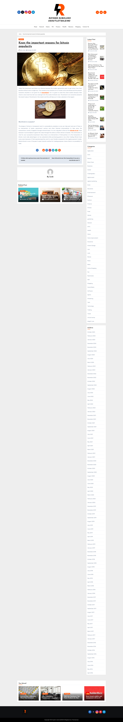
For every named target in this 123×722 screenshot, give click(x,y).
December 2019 (91, 506)
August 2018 (91, 567)
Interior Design (91, 245)
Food (88, 211)
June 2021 (90, 438)
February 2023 (91, 366)
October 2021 (91, 423)
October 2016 (91, 650)
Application (90, 151)
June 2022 (90, 396)
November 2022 (91, 377)
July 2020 (90, 479)
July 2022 (90, 392)
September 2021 (91, 426)
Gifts (88, 226)
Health (64, 26)
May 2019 (90, 532)
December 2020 (91, 461)
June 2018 (90, 574)
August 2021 (91, 430)
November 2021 (91, 419)
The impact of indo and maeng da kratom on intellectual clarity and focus (93, 86)
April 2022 (90, 404)
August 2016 (91, 657)
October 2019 (91, 514)
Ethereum (90, 196)
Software (90, 291)
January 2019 (91, 548)
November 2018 (91, 555)
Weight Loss (90, 321)
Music (89, 260)
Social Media (90, 287)
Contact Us (86, 26)
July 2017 (90, 616)
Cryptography (91, 173)
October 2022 (91, 381)
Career (89, 169)
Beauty (89, 158)
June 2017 (90, 620)
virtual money (91, 317)
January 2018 (91, 593)
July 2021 (90, 434)
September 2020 (92, 472)
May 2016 (90, 669)
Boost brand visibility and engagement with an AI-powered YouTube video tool (93, 75)
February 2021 (91, 453)
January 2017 (91, 639)
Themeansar (75, 719)
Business (71, 26)
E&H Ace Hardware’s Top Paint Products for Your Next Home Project (96, 66)
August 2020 (91, 476)
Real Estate (90, 276)
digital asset (90, 177)
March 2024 (90, 362)
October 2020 (91, 468)
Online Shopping (91, 268)
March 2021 (90, 449)
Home (35, 26)
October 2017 (91, 604)
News (88, 264)
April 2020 (90, 491)
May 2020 (90, 487)
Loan (88, 253)
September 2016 (91, 654)
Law (88, 249)
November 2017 (91, 601)
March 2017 (90, 631)
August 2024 (91, 354)
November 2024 (91, 347)
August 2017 (90, 612)
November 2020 (91, 464)
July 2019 (90, 525)
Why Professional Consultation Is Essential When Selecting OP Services (92, 57)
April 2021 (90, 445)
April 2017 (90, 627)
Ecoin (88, 185)
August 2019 (91, 521)
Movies (89, 257)
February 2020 (91, 498)
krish (24, 50)
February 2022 (91, 408)
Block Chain (90, 162)
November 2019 (91, 510)
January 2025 (91, 339)
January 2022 (91, 411)
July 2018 (90, 570)
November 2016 (91, 646)
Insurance (90, 241)
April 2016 (90, 673)
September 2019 (91, 517)
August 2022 (91, 389)
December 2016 (91, 642)
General (41, 26)
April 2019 (90, 536)
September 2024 (92, 351)
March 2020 (90, 495)
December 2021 (91, 415)
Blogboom (67, 719)
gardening (90, 219)
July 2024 (90, 358)
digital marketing (92, 181)
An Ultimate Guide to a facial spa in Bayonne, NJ (93, 135)
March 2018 (90, 586)
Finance (58, 26)
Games (48, 26)
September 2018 (91, 563)
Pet (53, 26)
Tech (88, 302)
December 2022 (91, 373)
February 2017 (91, 635)
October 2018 (91, 559)
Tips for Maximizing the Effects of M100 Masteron (93, 127)
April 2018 (90, 582)
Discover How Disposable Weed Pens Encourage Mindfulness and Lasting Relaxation (93, 46)
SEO (88, 279)
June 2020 (90, 483)
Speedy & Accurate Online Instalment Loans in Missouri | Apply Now (50, 197)
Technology (90, 306)
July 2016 (90, 661)
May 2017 (90, 623)
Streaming (90, 298)
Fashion (89, 200)
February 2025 (91, 336)
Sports (89, 294)
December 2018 (91, 551)
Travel (89, 313)
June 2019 (90, 529)
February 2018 (91, 589)
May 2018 (90, 578)
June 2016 (90, 665)
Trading (89, 310)
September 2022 (92, 385)
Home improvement (92, 238)
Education (90, 188)
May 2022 (90, 400)
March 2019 (90, 540)
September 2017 (91, 608)
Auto (88, 154)
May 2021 (90, 442)
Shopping (78, 26)
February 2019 (91, 544)
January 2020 (91, 502)
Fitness (89, 207)
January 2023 (91, 370)
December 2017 (91, 597)
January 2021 (91, 457)
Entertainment (91, 192)
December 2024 (91, 343)
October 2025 (91, 332)
